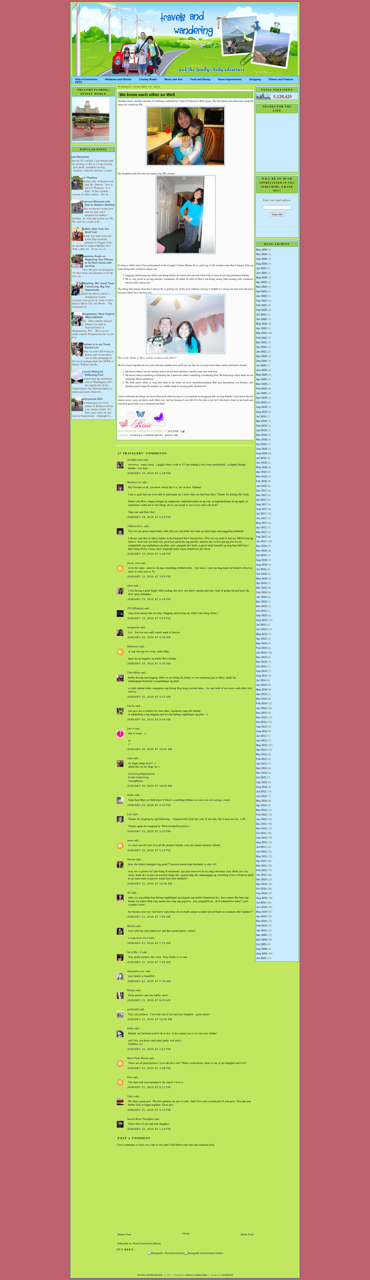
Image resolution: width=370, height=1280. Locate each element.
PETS (78, 81)
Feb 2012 (261, 814)
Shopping (255, 78)
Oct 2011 (261, 833)
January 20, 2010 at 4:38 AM (149, 637)
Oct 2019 (261, 402)
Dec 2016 (261, 546)
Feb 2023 (261, 305)
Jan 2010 (261, 930)
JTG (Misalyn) (135, 608)
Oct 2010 (261, 888)
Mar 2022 (261, 333)
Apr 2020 (261, 379)
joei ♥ (130, 728)
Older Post (247, 1234)
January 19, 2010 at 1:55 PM (149, 517)
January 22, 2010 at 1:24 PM (149, 1129)
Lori (129, 814)
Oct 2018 (261, 444)
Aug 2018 (261, 453)
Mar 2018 (261, 476)
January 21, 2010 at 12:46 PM (149, 1019)
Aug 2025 (261, 263)
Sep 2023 (261, 300)
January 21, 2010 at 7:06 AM (149, 917)
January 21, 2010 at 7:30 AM (149, 981)
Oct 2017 (261, 500)
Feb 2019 (261, 425)
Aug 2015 (261, 620)
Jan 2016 (261, 597)
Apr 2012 (261, 805)
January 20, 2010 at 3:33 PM (149, 831)
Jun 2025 (261, 273)
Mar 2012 (261, 810)
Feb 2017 (261, 537)
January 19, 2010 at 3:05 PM (149, 576)
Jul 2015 (261, 624)
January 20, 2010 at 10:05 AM (149, 786)
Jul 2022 (261, 314)
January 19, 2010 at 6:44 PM (149, 599)
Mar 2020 (261, 384)
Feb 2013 (261, 759)
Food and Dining (200, 78)
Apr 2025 (261, 282)
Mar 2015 (261, 643)
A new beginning (138, 777)
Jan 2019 (261, 430)
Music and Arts (173, 78)
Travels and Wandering (149, 1275)
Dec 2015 (261, 601)
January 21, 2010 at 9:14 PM (149, 1110)
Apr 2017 (261, 527)
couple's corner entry (146, 435)
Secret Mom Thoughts (140, 1119)
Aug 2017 (261, 509)
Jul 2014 (261, 680)
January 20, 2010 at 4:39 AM (149, 663)
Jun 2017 (261, 518)
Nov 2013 (261, 717)
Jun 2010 (261, 907)
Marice (131, 926)
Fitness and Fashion (281, 78)
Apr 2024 (261, 291)
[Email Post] (182, 431)
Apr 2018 (261, 472)
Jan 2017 (261, 541)
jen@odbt (133, 1009)
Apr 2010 (261, 916)
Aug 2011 (261, 842)
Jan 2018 (261, 486)
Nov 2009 (261, 939)
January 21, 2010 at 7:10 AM (149, 943)
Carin (130, 1096)
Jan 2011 (261, 875)
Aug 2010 (261, 898)
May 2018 (261, 467)
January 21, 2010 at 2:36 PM (149, 1068)
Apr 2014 (261, 694)
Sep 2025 (261, 259)
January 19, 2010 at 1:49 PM (149, 473)
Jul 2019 (261, 416)
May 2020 (261, 374)
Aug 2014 (261, 675)
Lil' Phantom (89, 177)
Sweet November (79, 157)
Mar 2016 (261, 588)
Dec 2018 (261, 435)
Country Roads (148, 78)
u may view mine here (141, 938)
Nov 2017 (261, 495)
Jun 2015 (261, 629)
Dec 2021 (261, 342)
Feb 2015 (261, 648)
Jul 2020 (261, 365)
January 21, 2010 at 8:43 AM (149, 1000)
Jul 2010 (261, 902)
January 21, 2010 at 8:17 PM (149, 1087)
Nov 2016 (261, 550)
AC (129, 892)
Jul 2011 (261, 847)
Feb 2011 (261, 870)
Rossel (131, 859)
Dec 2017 (261, 490)
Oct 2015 (261, 611)
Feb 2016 (261, 592)
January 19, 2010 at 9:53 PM (149, 618)
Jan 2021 (261, 351)
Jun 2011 (261, 851)
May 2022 (261, 324)
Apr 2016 (261, 583)
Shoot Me (171, 435)
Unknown (132, 646)
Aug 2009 (261, 953)
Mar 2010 (261, 921)
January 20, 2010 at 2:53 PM (149, 805)
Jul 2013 (261, 736)
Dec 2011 (261, 824)
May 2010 (261, 912)
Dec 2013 (261, 713)
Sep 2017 (261, 504)
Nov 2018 (261, 439)
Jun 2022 (261, 319)
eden (130, 585)
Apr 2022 (261, 328)
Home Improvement (229, 78)
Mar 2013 (261, 754)
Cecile (131, 706)
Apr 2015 (261, 638)
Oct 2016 (261, 555)
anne (130, 840)
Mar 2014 (261, 699)
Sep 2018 (261, 449)
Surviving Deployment (141, 774)
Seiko (130, 795)
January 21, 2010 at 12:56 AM (149, 883)
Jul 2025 (261, 268)
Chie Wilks (134, 672)
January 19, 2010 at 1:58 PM (149, 554)
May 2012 (261, 801)
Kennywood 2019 (92, 399)
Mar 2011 (261, 865)
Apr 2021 (261, 347)
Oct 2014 (261, 666)
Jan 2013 (261, 763)
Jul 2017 (261, 513)
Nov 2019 (261, 398)
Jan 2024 (261, 296)
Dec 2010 (261, 879)
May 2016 (261, 578)
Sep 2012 (261, 782)
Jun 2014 (261, 685)
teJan (130, 1028)
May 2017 (261, 523)
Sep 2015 (261, 615)
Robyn (131, 990)
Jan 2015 (261, 652)
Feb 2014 (261, 703)
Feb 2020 (261, 388)
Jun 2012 (261, 796)
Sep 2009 (261, 949)
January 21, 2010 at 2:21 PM (149, 1049)
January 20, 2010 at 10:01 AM (149, 749)
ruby (130, 758)
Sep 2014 (261, 671)
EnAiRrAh (227, 1275)
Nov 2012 (261, 773)
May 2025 (261, 277)
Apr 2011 (261, 861)
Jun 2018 (261, 462)
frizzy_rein (133, 563)
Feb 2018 (261, 481)
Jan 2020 (261, 393)
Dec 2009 (261, 935)
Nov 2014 (261, 662)
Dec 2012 (261, 768)
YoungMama (135, 781)
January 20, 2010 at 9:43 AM (149, 697)
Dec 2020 (261, 356)
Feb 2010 (261, 925)
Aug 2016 (261, 564)
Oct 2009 (261, 944)
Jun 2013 (261, 740)
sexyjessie (133, 627)
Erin (129, 1077)
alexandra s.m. (136, 971)
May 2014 (261, 689)
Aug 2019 (261, 412)
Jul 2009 (261, 958)
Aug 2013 (261, 731)
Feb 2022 (261, 338)
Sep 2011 (261, 837)
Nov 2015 (261, 606)
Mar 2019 (261, 421)
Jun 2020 (261, 370)
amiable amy (134, 460)
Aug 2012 (261, 787)
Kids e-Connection (86, 78)
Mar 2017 (261, 532)
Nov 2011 (261, 828)
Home (185, 1233)
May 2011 (261, 856)
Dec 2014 (261, 657)
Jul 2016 (261, 569)
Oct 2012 (261, 777)
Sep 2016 (261, 560)
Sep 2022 (261, 310)
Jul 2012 (261, 791)
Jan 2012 (261, 819)
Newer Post (124, 1234)
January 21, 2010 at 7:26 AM (149, 962)
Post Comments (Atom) (147, 1243)
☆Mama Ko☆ (135, 526)
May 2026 (261, 249)
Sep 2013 (261, 726)
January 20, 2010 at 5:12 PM (149, 850)
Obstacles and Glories (118, 78)
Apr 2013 (261, 750)
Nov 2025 (261, 254)
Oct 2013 (261, 722)
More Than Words (137, 1058)
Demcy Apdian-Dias (197, 1275)
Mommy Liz (134, 482)
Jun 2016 (261, 574)
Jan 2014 (261, 708)
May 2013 (261, 745)
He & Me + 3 (134, 952)
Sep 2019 (261, 407)
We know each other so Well (147, 94)
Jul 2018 (261, 458)
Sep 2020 (261, 361)
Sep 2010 (261, 893)
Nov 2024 (261, 287)
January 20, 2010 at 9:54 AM (149, 719)
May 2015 (261, 634)
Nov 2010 (261, 884)
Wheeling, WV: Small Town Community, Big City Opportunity (98, 286)
